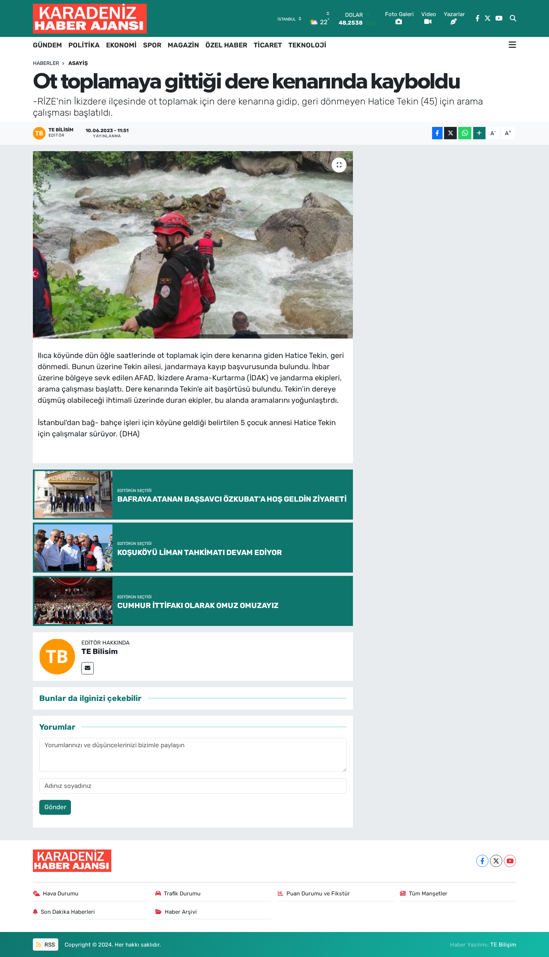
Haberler (46, 63)
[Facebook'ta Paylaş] (437, 133)
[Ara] (513, 19)
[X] (496, 861)
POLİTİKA (84, 45)
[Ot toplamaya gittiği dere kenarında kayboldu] (193, 245)
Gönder (55, 807)
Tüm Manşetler (428, 893)
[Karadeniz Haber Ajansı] (90, 18)
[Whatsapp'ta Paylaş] (464, 133)
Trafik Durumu (182, 893)
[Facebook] (482, 861)
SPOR (152, 45)
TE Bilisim (99, 651)
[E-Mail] (87, 668)
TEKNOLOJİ (307, 45)
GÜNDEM (47, 45)
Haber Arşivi (181, 911)
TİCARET (268, 45)
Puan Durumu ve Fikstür (318, 893)
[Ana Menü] (512, 45)
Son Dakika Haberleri (68, 911)
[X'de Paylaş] (450, 133)
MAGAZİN (183, 45)
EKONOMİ (121, 45)
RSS (49, 944)
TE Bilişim (503, 944)
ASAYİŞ (78, 63)
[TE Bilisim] (57, 656)
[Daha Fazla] (479, 133)
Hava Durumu (60, 893)
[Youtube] (510, 861)
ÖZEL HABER (226, 45)
